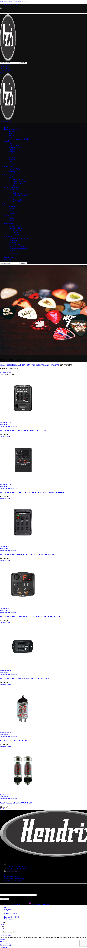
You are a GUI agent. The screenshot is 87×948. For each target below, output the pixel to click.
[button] (5, 436)
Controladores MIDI (15, 147)
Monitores (11, 171)
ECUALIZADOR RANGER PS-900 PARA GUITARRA (24, 678)
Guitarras (11, 131)
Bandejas (11, 214)
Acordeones (12, 153)
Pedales (11, 197)
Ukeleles (11, 137)
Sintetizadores (13, 149)
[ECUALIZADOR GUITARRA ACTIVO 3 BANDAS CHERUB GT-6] (23, 607)
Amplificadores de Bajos (21, 194)
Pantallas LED (13, 226)
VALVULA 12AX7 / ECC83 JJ (13, 741)
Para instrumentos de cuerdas (18, 238)
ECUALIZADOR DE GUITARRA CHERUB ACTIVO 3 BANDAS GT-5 (32, 492)
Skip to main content (19, 1)
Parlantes (11, 157)
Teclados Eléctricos (14, 145)
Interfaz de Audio (14, 169)
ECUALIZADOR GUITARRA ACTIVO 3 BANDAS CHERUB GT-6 (30, 616)
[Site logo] (8, 61)
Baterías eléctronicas (19, 181)
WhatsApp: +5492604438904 (17, 869)
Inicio (2, 365)
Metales (11, 220)
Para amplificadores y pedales (18, 248)
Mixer (10, 210)
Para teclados (12, 240)
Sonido (10, 161)
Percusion (11, 185)
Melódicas (11, 151)
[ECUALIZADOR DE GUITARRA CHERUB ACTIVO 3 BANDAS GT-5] (23, 482)
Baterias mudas (18, 183)
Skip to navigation (6, 1)
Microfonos (12, 163)
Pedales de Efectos (19, 200)
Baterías (11, 177)
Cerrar (2, 924)
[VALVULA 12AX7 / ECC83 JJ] (23, 731)
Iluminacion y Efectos (15, 228)
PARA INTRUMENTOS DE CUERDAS (29, 365)
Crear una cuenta (5, 935)
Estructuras (16, 234)
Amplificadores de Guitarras (22, 192)
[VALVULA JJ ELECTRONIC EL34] (23, 793)
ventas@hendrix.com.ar (14, 871)
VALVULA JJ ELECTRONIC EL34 (16, 803)
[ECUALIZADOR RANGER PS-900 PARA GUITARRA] (23, 669)
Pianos (10, 143)
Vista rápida (4, 424)
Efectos (15, 232)
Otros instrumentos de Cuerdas (18, 139)
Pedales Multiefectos (20, 202)
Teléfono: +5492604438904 (16, 866)
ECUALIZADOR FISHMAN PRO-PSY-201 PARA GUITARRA (28, 554)
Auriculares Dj (13, 212)
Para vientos (12, 252)
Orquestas (11, 135)
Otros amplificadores (20, 196)
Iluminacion (17, 230)
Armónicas (12, 222)
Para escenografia (14, 254)
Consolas (11, 159)
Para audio (12, 242)
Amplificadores (13, 189)
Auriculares (12, 165)
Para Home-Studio (14, 244)
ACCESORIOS (9, 365)
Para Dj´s (11, 250)
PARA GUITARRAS (52, 365)
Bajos (10, 133)
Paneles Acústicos (14, 173)
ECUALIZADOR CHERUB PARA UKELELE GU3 (23, 430)
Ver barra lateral (5, 372)
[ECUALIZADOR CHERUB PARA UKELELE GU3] (23, 420)
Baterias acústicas (19, 179)
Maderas (11, 218)
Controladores (13, 206)
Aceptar (2, 939)
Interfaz (11, 208)
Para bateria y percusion (16, 246)
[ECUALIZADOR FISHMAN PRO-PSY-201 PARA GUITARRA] (23, 545)
